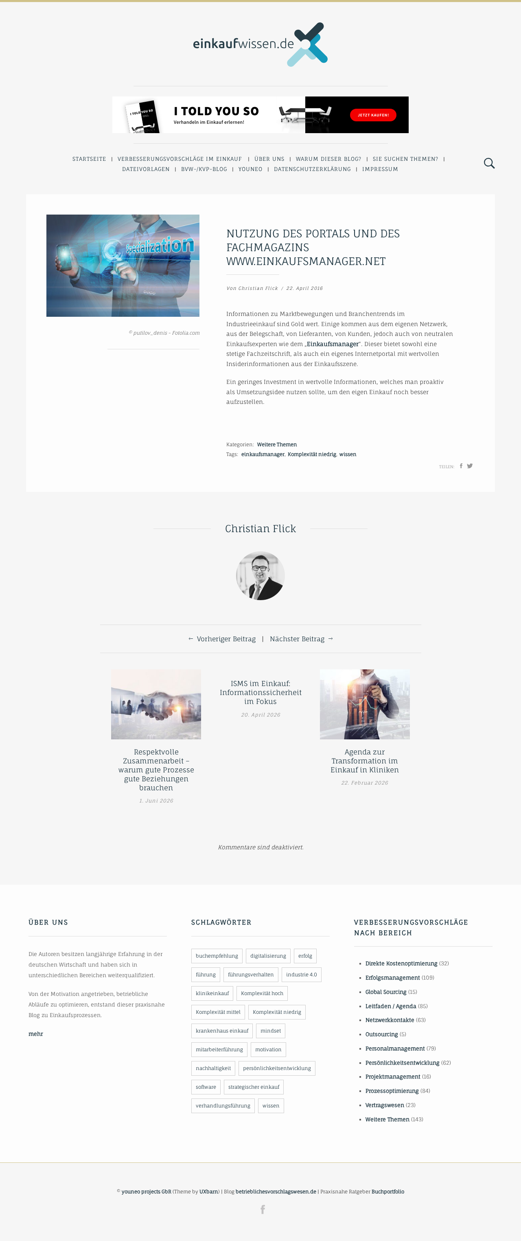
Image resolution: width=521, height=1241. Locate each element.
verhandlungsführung (223, 1106)
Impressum (380, 169)
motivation (268, 1049)
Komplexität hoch (262, 993)
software (206, 1087)
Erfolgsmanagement (393, 977)
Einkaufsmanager (333, 343)
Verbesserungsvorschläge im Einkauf (180, 159)
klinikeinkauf (212, 993)
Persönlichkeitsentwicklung (403, 1062)
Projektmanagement (393, 1076)
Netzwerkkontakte (390, 1020)
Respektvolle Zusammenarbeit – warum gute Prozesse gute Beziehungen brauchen (156, 770)
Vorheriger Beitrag (226, 639)
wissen (348, 454)
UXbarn (208, 1191)
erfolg (305, 956)
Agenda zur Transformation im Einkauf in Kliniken (365, 761)
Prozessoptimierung (392, 1091)
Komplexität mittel (218, 1012)
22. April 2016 (304, 288)
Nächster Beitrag (297, 639)
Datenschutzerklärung (312, 169)
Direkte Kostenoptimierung (402, 963)
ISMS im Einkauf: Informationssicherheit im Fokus (261, 692)
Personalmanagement (395, 1048)
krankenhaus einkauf (222, 1031)
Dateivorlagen (146, 169)
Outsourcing (382, 1034)
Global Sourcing (386, 992)
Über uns (269, 159)
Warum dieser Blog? (328, 159)
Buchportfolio (388, 1191)
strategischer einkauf (253, 1087)
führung (206, 974)
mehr (35, 1034)
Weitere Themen (277, 444)
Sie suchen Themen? (405, 159)
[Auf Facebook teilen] (461, 466)
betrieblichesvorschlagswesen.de (276, 1191)
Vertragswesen (385, 1105)
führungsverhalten (251, 974)
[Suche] (489, 163)
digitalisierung (268, 956)
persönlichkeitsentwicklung (277, 1068)
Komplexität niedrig (312, 454)
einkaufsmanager (263, 454)
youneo (251, 169)
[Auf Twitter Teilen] (470, 466)
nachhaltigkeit (213, 1068)
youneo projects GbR (146, 1191)
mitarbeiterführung (219, 1049)
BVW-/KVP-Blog (204, 169)
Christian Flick (258, 288)
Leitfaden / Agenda (391, 1006)
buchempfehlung (217, 956)
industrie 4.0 (301, 974)
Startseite (89, 159)
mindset (270, 1031)
